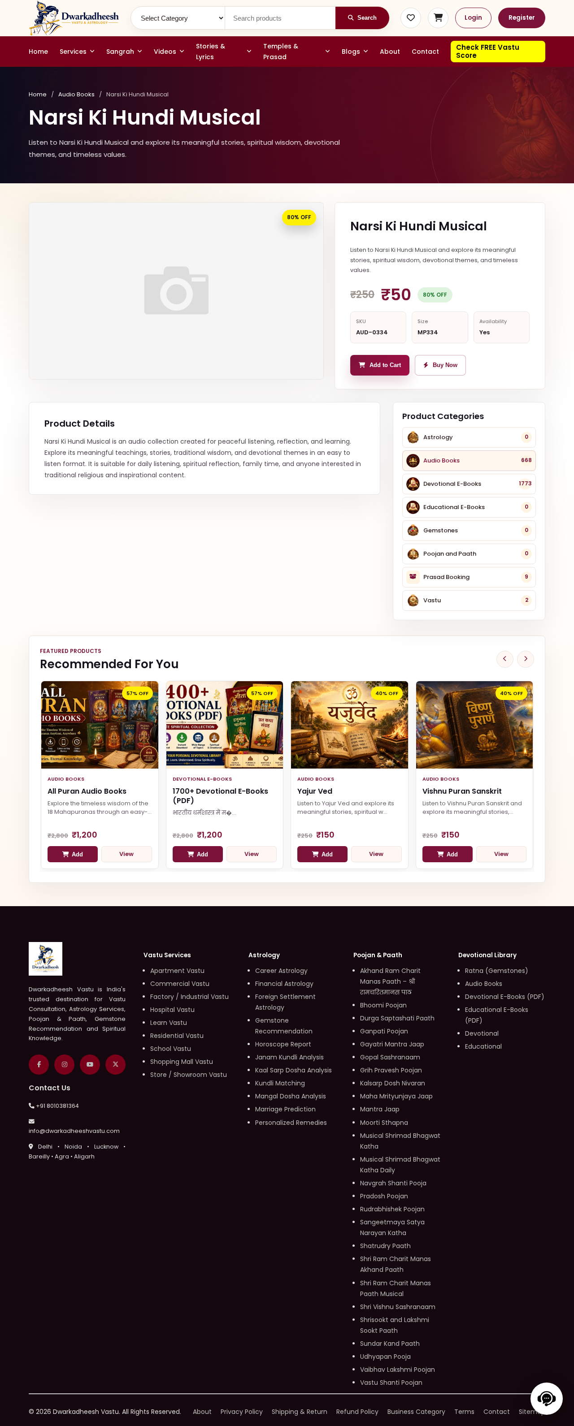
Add (77, 854)
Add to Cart (385, 365)
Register (522, 17)
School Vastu (170, 1048)
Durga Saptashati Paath (397, 1018)
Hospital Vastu (172, 1009)
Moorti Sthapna (384, 1122)
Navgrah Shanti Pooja (393, 1183)
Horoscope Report (283, 1044)
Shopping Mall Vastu (181, 1061)
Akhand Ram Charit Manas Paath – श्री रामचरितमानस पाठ (390, 981)
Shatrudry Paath (385, 1245)
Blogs (351, 51)
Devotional (482, 1033)
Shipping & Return (299, 1411)
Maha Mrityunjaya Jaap (396, 1096)
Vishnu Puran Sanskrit (462, 791)
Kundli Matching (280, 1083)
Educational (483, 1046)
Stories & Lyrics (210, 51)
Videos (165, 51)
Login (473, 17)
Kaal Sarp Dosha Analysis (293, 1070)
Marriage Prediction (285, 1109)
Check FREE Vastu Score (487, 51)
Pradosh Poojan (384, 1196)
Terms (464, 1411)
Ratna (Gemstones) (496, 970)
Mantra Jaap (380, 1109)
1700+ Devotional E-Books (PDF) (220, 796)
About (390, 51)
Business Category (416, 1411)
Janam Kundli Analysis (289, 1057)
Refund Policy (357, 1411)
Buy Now (445, 365)
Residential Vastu (177, 1035)
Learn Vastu (168, 1022)
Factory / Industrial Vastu (189, 996)
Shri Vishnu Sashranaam (397, 1306)
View (126, 854)
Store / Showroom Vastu (188, 1074)
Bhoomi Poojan (383, 1005)
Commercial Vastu (179, 983)
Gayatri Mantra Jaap (392, 1044)
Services (73, 51)
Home (38, 51)
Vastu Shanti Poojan (391, 1382)
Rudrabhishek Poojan (392, 1209)
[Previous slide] (504, 659)
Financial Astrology (284, 983)
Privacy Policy (242, 1411)
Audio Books (76, 94)
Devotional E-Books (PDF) (504, 996)
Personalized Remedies (291, 1122)
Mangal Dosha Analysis (290, 1096)
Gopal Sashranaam (390, 1057)
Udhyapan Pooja (385, 1356)
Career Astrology (281, 970)
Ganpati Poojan (384, 1031)
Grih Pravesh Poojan (391, 1070)
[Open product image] (176, 291)
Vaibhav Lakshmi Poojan (397, 1369)
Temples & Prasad (280, 51)
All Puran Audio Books (87, 791)
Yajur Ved (314, 791)
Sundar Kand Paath (390, 1343)
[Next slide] (525, 659)
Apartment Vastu (177, 970)
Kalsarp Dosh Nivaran (392, 1083)
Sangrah (120, 51)
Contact (425, 51)
